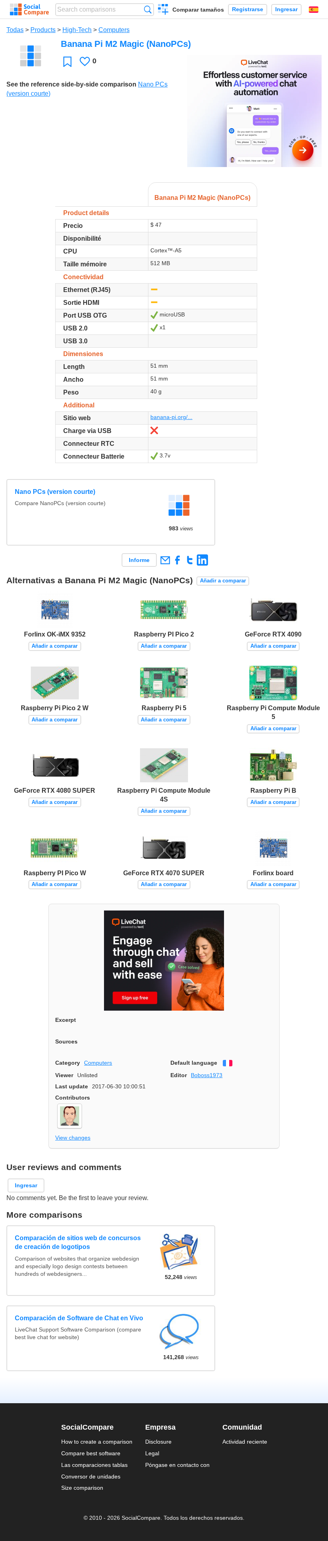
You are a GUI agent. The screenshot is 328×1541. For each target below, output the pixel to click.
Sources (66, 1041)
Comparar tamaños (198, 9)
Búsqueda (148, 9)
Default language (193, 1063)
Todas (15, 29)
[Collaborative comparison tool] (29, 9)
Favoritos (67, 61)
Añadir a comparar (223, 581)
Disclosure (158, 1441)
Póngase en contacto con (177, 1465)
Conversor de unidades (90, 1476)
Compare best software (90, 1453)
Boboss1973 (206, 1075)
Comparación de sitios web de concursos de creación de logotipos (78, 1242)
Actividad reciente (244, 1441)
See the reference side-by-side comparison (71, 84)
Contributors (72, 1097)
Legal (152, 1453)
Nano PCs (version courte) (55, 491)
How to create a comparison (96, 1441)
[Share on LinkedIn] (202, 559)
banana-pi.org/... (171, 417)
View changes (72, 1137)
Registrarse (247, 9)
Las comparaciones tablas (94, 1465)
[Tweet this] (189, 559)
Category (67, 1063)
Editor (178, 1075)
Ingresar (286, 9)
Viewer (64, 1075)
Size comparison (82, 1488)
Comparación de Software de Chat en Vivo (79, 1318)
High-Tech (77, 29)
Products (43, 29)
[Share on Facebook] (177, 559)
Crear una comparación (163, 10)
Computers (114, 29)
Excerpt (65, 1020)
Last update (71, 1086)
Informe (139, 560)
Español (313, 9)
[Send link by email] (165, 559)
